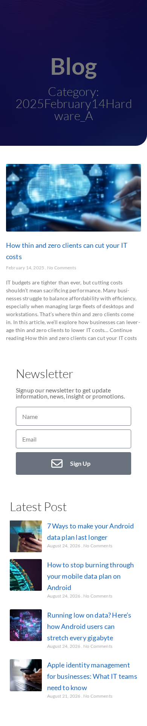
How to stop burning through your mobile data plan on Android (90, 576)
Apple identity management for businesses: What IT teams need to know (92, 676)
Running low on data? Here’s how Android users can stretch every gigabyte (89, 626)
